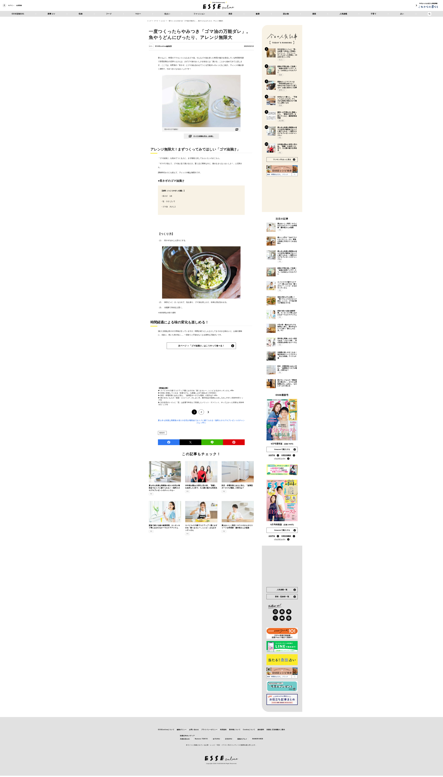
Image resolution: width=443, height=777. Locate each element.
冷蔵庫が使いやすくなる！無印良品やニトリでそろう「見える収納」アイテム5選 (287, 355)
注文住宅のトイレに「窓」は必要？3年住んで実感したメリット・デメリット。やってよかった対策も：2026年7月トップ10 (287, 53)
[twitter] (190, 442)
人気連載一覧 (282, 590)
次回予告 (272, 455)
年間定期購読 (286, 455)
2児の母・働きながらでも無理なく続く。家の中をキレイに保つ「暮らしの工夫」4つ (287, 327)
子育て (373, 14)
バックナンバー (279, 458)
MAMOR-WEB (257, 739)
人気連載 (343, 14)
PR (151, 494)
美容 (230, 14)
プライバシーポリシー (209, 729)
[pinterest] (288, 618)
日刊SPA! (228, 739)
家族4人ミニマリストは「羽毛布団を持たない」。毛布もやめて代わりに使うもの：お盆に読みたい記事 (287, 84)
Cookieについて (249, 729)
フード (109, 14)
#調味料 (162, 433)
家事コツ (51, 14)
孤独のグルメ (242, 739)
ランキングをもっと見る (282, 159)
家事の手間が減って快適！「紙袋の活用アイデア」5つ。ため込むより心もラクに (287, 69)
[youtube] (282, 618)
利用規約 (223, 729)
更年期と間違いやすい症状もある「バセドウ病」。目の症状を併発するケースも (287, 340)
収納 (80, 14)
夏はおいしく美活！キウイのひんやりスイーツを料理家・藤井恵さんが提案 (237, 526)
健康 (258, 14)
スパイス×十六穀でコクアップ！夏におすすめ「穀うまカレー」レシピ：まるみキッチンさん (201, 527)
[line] (212, 442)
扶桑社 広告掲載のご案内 (276, 729)
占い (402, 14)
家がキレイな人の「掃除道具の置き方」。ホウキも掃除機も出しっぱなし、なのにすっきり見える (287, 383)
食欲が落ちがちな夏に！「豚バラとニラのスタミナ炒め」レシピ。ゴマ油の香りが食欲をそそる (287, 300)
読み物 (286, 14)
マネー (138, 14)
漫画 (314, 14)
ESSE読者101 (18, 14)
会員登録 (19, 5)
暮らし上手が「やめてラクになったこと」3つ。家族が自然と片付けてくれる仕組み (287, 240)
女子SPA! (216, 739)
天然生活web (185, 739)
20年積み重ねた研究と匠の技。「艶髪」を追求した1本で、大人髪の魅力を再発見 (201, 486)
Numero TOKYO (201, 739)
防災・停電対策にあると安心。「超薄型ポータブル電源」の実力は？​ (237, 486)
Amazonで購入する (282, 449)
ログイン (11, 5)
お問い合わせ (194, 729)
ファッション (199, 14)
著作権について (234, 729)
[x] (275, 618)
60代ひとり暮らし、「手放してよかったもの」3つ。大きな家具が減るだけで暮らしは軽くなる (287, 100)
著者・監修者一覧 (282, 597)
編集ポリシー (182, 729)
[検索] (294, 174)
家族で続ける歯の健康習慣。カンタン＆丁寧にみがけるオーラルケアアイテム (164, 526)
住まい (167, 14)
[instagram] (275, 611)
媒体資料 (261, 729)
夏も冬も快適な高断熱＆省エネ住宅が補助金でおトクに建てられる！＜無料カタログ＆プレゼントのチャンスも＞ (164, 487)
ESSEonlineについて (166, 729)
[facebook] (169, 442)
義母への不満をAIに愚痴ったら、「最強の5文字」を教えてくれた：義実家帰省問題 (287, 115)
